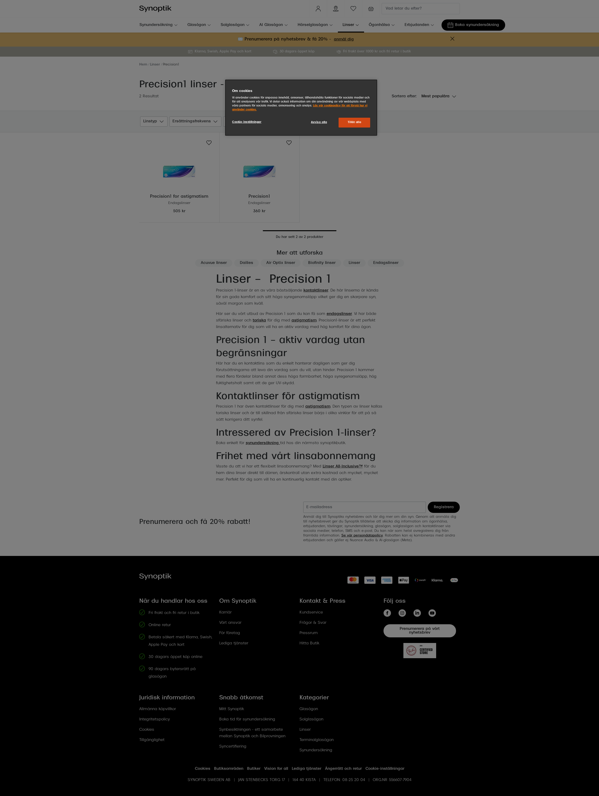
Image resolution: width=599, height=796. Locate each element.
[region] (301, 108)
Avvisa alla (319, 122)
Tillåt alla (354, 122)
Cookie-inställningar (246, 122)
